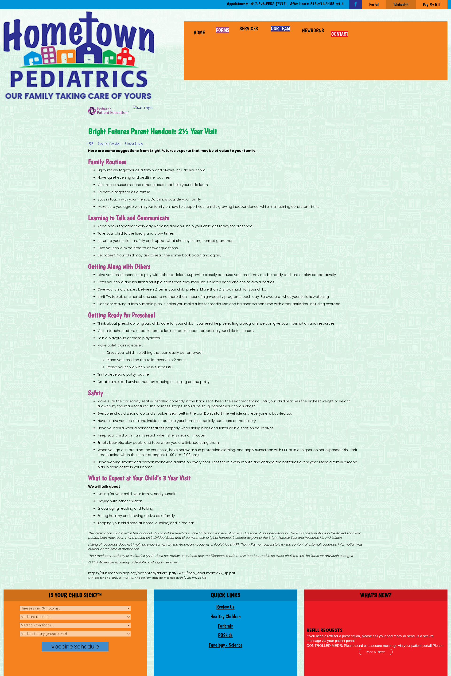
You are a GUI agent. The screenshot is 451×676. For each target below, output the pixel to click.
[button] (249, 28)
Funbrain (225, 626)
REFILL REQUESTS (324, 606)
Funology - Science (225, 645)
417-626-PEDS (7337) (269, 3)
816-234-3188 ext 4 (326, 3)
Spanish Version (109, 143)
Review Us (225, 607)
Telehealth (400, 4)
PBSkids (225, 635)
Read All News (375, 652)
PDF (91, 143)
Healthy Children (225, 616)
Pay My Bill (431, 4)
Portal (374, 4)
